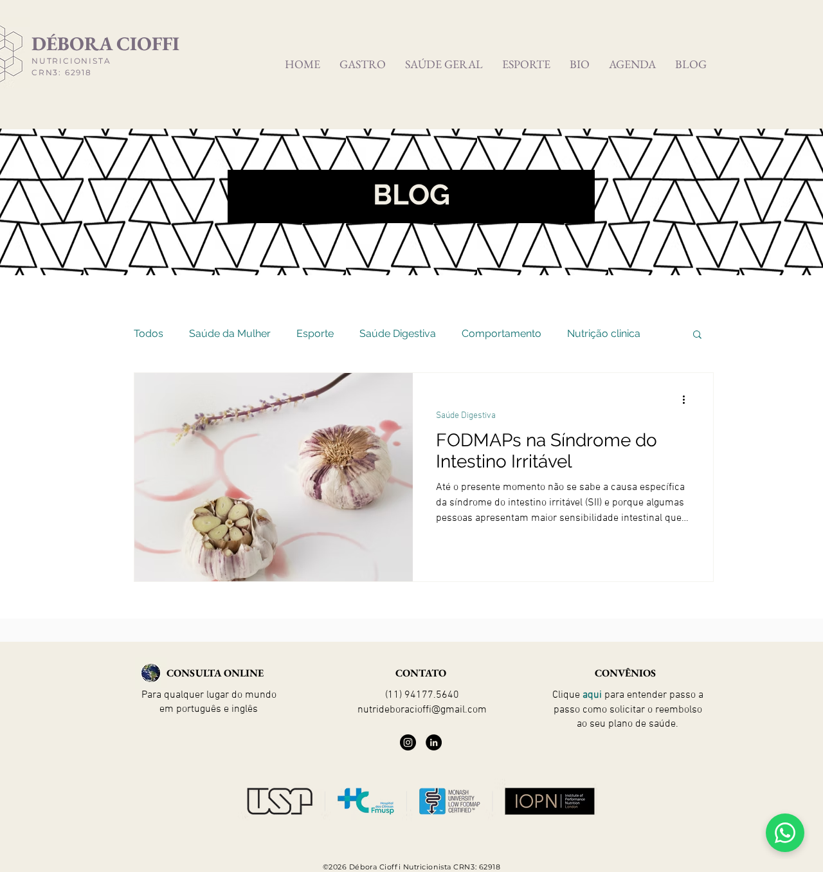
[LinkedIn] (434, 742)
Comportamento (501, 333)
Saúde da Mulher (230, 333)
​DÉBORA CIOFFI (105, 43)
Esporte (315, 333)
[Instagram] (408, 742)
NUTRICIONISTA (71, 61)
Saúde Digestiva (397, 333)
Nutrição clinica (603, 333)
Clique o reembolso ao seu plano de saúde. (627, 710)
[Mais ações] (688, 399)
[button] (697, 335)
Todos (148, 333)
